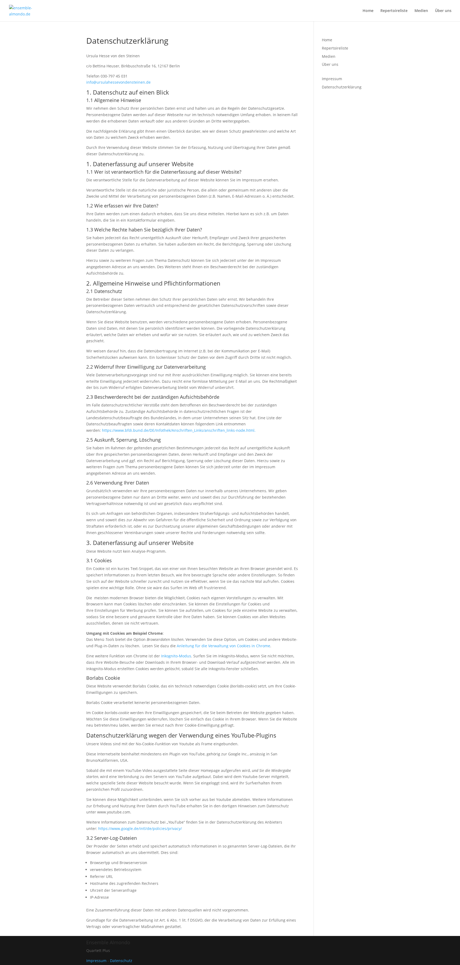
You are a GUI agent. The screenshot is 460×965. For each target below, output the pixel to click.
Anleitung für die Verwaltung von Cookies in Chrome (223, 645)
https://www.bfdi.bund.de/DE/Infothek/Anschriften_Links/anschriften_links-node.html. (179, 430)
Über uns (443, 11)
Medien (421, 11)
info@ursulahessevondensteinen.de (118, 82)
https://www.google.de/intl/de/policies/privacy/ (140, 828)
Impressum (332, 78)
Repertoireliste (394, 11)
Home (368, 11)
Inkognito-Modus (176, 655)
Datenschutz (121, 960)
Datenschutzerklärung (342, 86)
